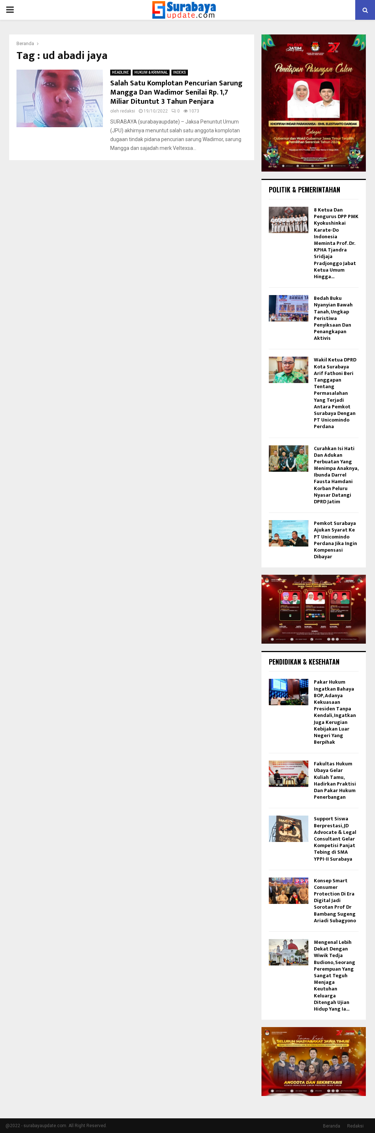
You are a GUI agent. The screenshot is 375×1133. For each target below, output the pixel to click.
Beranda (331, 1126)
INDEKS (179, 72)
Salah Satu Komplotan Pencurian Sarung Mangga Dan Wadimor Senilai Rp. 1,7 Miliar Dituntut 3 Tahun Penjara (176, 92)
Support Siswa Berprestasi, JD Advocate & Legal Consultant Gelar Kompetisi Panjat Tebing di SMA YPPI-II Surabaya (335, 838)
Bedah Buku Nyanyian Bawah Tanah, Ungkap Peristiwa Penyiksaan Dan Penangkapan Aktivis (333, 318)
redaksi (127, 111)
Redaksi (355, 1126)
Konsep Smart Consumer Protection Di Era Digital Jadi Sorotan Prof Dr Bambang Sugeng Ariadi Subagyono (335, 900)
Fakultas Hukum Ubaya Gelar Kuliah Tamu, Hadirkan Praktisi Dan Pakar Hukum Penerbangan (335, 780)
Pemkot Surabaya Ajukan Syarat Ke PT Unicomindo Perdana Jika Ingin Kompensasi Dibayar (335, 540)
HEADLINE (120, 72)
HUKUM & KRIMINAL (151, 72)
